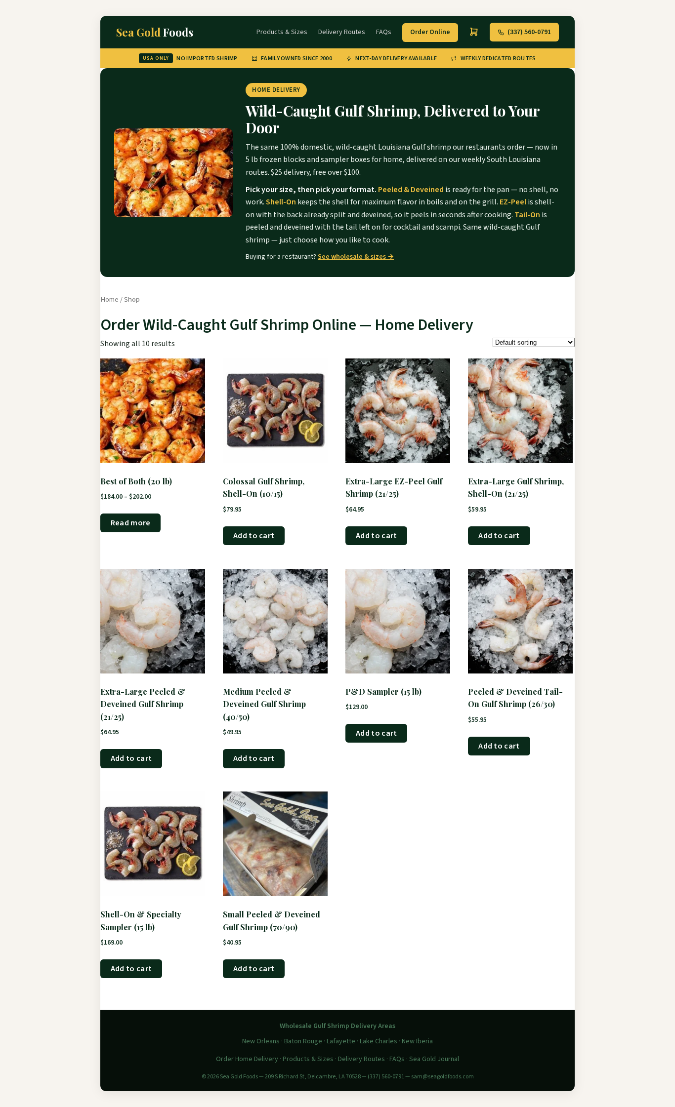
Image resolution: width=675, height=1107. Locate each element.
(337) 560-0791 (529, 32)
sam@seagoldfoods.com (442, 1076)
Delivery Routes (341, 32)
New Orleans (261, 1041)
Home (109, 299)
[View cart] (474, 32)
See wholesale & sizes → (356, 257)
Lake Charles (378, 1041)
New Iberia (417, 1041)
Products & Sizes (281, 32)
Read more (131, 522)
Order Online (430, 32)
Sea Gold (154, 32)
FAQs (383, 32)
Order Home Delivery (247, 1059)
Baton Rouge (303, 1041)
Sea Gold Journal (434, 1059)
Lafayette (341, 1041)
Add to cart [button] (254, 535)
